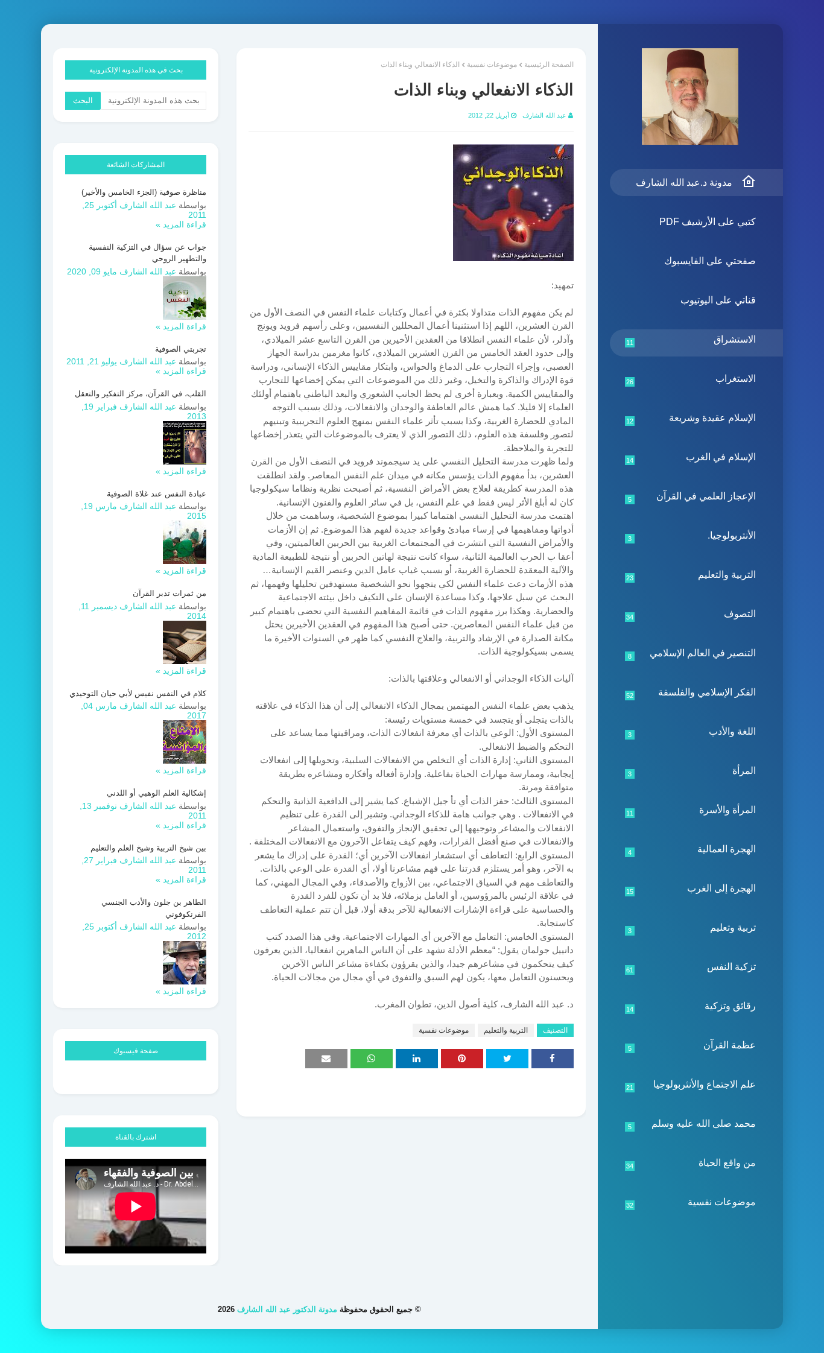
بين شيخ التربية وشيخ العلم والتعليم (148, 847)
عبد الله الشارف (544, 115)
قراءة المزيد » (181, 224)
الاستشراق (691, 340)
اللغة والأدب (692, 732)
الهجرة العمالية (692, 850)
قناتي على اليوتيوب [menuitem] (718, 300)
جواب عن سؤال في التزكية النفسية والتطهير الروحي (147, 253)
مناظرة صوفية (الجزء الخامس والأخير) (143, 192)
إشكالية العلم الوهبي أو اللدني (156, 792)
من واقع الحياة (691, 1164)
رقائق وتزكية (691, 1007)
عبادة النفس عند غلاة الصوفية (156, 493)
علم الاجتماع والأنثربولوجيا (691, 1085)
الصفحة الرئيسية (549, 64)
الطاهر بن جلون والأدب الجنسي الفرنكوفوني (153, 908)
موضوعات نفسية (691, 1203)
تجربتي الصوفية (180, 348)
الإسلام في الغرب (691, 458)
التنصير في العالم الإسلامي (692, 654)
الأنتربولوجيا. (692, 536)
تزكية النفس (691, 968)
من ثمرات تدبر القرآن (169, 593)
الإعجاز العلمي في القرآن (692, 497)
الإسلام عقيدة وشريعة (691, 419)
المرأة (692, 771)
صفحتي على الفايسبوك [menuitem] (710, 261)
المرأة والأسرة (691, 811)
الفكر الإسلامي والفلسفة (691, 693)
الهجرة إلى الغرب (691, 889)
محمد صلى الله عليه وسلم (692, 1124)
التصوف (691, 615)
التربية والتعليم (691, 575)
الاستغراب (691, 379)
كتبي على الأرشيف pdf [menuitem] (707, 222)
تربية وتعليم (692, 928)
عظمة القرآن (692, 1046)
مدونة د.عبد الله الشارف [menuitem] (684, 182)
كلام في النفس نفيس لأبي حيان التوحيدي (137, 693)
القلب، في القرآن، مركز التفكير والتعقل (140, 393)
